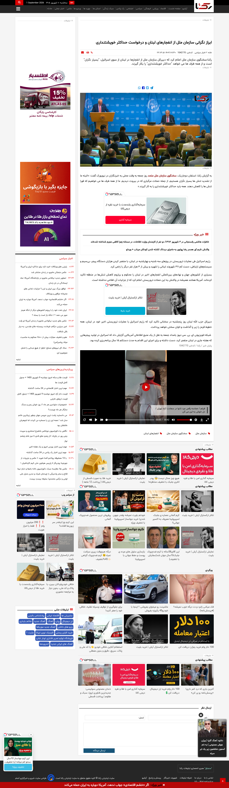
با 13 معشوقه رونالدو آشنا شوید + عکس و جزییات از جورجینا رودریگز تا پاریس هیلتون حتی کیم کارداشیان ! (43, 461)
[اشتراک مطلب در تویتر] (147, 88)
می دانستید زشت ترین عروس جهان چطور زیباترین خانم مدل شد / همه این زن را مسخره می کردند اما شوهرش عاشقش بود (42, 420)
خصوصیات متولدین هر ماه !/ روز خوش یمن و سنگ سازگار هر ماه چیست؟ (44, 407)
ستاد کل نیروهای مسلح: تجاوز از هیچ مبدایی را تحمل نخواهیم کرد (44, 351)
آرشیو (184, 8)
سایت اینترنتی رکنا (106, 778)
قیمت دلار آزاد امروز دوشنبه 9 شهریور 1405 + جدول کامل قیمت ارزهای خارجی (42, 396)
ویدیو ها (77, 8)
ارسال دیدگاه (99, 750)
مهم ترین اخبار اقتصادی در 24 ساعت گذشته (47, 388)
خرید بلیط (125, 310)
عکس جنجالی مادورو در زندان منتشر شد (48, 272)
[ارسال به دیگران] (82, 53)
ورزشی (155, 8)
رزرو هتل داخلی (65, 627)
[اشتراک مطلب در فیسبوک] (143, 88)
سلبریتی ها (67, 615)
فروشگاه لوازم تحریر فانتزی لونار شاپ (54, 638)
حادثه (50, 8)
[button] (201, 715)
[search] (19, 2)
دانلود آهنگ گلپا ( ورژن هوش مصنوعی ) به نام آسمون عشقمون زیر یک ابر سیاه (212, 747)
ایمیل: (141, 717)
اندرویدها (44, 644)
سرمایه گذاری (125, 219)
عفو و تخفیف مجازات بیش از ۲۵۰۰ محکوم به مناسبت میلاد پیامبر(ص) (43, 340)
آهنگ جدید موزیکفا (45, 627)
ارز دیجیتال (67, 621)
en (71, 3)
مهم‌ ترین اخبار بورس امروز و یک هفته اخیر (48, 446)
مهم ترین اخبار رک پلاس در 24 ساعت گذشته (46, 452)
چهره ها (87, 8)
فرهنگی (147, 8)
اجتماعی (130, 8)
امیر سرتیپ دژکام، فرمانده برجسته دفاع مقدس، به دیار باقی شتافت (43, 329)
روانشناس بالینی (36, 615)
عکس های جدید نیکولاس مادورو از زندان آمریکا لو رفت (43, 320)
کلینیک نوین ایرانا (44, 632)
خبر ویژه (199, 235)
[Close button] (31, 734)
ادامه (18, 359)
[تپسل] (106, 194)
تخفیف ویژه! (18, 767)
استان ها (97, 8)
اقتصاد (163, 8)
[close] (164, 785)
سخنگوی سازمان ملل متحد (162, 176)
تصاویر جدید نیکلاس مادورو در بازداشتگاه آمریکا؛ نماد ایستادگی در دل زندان (43, 281)
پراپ (57, 621)
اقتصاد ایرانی (53, 615)
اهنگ (50, 621)
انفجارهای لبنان (151, 433)
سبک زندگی (108, 8)
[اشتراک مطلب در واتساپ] (139, 88)
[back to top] (223, 780)
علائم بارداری (25, 621)
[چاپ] (87, 53)
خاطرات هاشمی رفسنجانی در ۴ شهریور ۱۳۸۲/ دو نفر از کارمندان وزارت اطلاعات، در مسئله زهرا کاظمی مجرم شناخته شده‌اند (150, 241)
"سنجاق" (208, 768)
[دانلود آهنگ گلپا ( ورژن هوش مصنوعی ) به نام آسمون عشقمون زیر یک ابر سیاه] (212, 728)
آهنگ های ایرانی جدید (62, 644)
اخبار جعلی (60, 8)
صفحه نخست (174, 8)
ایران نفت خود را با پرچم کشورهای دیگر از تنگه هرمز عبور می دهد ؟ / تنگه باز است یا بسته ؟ (44, 313)
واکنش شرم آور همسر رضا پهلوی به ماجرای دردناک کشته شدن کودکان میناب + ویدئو (167, 249)
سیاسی (139, 8)
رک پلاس (120, 8)
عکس (69, 8)
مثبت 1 (30, 632)
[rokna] (204, 6)
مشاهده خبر (89, 412)
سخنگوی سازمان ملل (177, 433)
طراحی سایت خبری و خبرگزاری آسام (30, 778)
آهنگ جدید (39, 621)
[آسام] (51, 778)
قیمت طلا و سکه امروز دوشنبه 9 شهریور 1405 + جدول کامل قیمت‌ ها (43, 380)
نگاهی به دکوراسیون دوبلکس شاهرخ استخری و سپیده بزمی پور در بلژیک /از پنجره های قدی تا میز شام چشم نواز (43, 436)
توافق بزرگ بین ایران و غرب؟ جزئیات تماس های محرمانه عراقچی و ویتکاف (45, 291)
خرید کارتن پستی (64, 632)
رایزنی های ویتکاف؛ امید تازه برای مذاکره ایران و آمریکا (44, 266)
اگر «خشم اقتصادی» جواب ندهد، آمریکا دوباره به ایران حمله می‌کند (43, 302)
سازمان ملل (201, 433)
